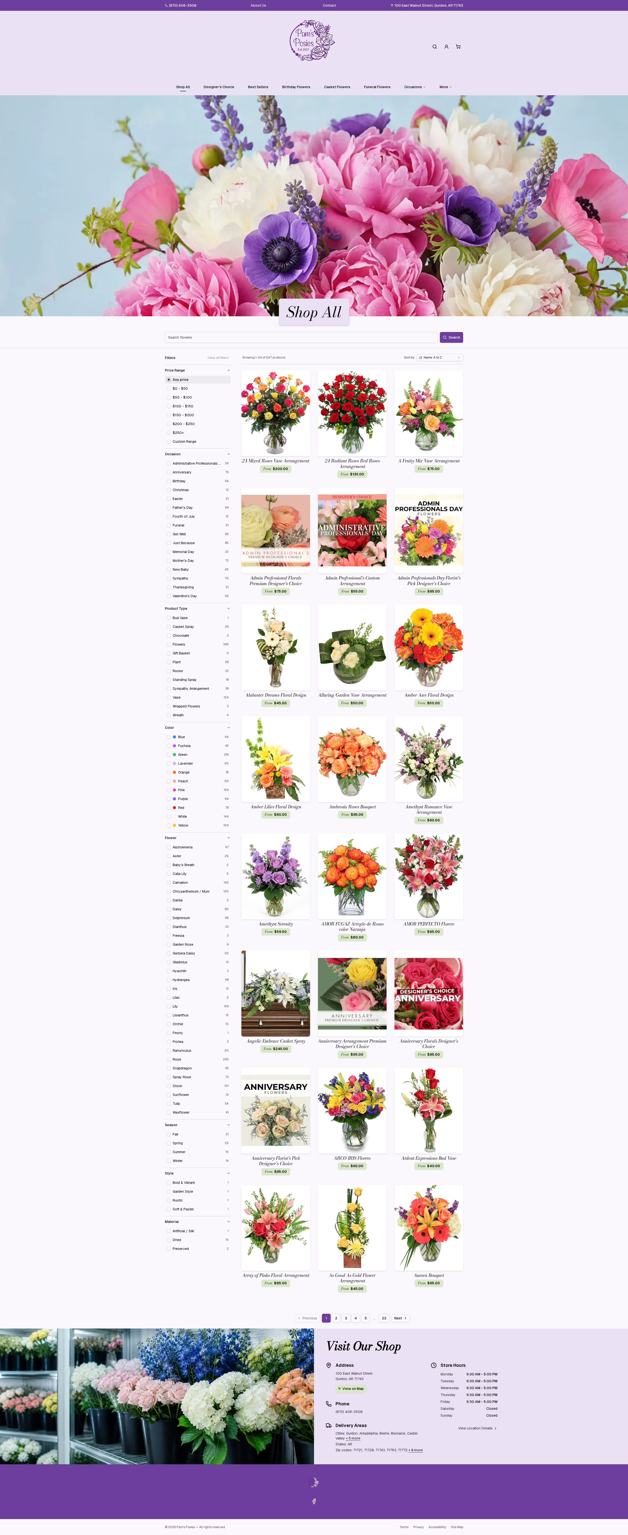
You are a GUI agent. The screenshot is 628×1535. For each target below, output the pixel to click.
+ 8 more (415, 1450)
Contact (329, 5)
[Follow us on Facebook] (314, 1501)
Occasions (413, 87)
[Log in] (446, 47)
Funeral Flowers (377, 87)
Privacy (418, 1527)
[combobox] (440, 357)
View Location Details (475, 1428)
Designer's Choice (219, 87)
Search (454, 337)
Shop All (183, 87)
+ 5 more (353, 1438)
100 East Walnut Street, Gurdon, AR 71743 (428, 5)
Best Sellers (258, 87)
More (444, 87)
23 (384, 1318)
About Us (258, 5)
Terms (404, 1527)
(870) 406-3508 (182, 5)
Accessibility (437, 1527)
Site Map (457, 1527)
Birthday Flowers (296, 87)
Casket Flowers (337, 87)
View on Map (353, 1388)
